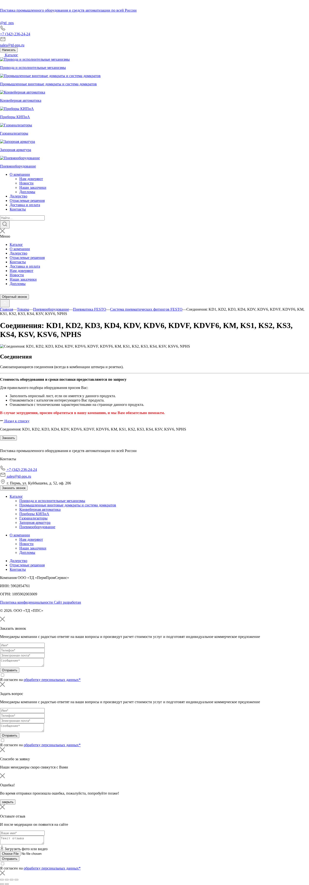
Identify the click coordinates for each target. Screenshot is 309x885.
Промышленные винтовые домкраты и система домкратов (67, 505)
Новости (26, 183)
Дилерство (18, 196)
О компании (20, 174)
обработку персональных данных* (52, 680)
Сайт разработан (67, 602)
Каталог (11, 55)
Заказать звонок (14, 488)
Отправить (9, 670)
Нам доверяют (31, 179)
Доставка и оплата (25, 205)
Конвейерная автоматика (40, 509)
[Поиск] (5, 224)
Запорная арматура (34, 522)
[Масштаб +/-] (16, 879)
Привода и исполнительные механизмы (52, 501)
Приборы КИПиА (34, 514)
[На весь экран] (12, 879)
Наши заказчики (32, 187)
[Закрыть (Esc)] (2, 879)
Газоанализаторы (33, 518)
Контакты (18, 209)
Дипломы (27, 192)
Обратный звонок (14, 297)
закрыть (8, 802)
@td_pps (7, 23)
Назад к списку (16, 421)
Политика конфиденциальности (27, 602)
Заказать (8, 438)
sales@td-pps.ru (12, 45)
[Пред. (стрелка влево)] (2, 884)
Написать (9, 50)
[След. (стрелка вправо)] (7, 884)
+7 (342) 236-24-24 (15, 34)
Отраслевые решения (27, 200)
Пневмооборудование (37, 527)
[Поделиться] (7, 879)
